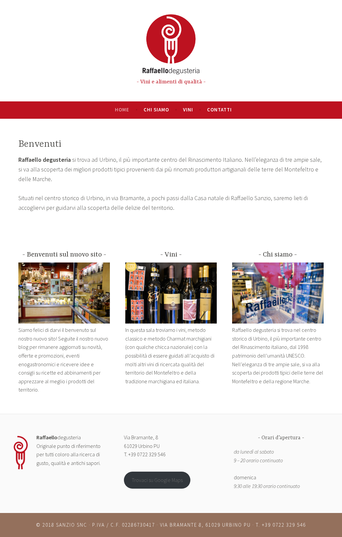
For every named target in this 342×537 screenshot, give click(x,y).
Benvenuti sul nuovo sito (64, 254)
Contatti (219, 109)
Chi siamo (156, 109)
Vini (188, 109)
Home (122, 109)
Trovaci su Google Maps (157, 480)
